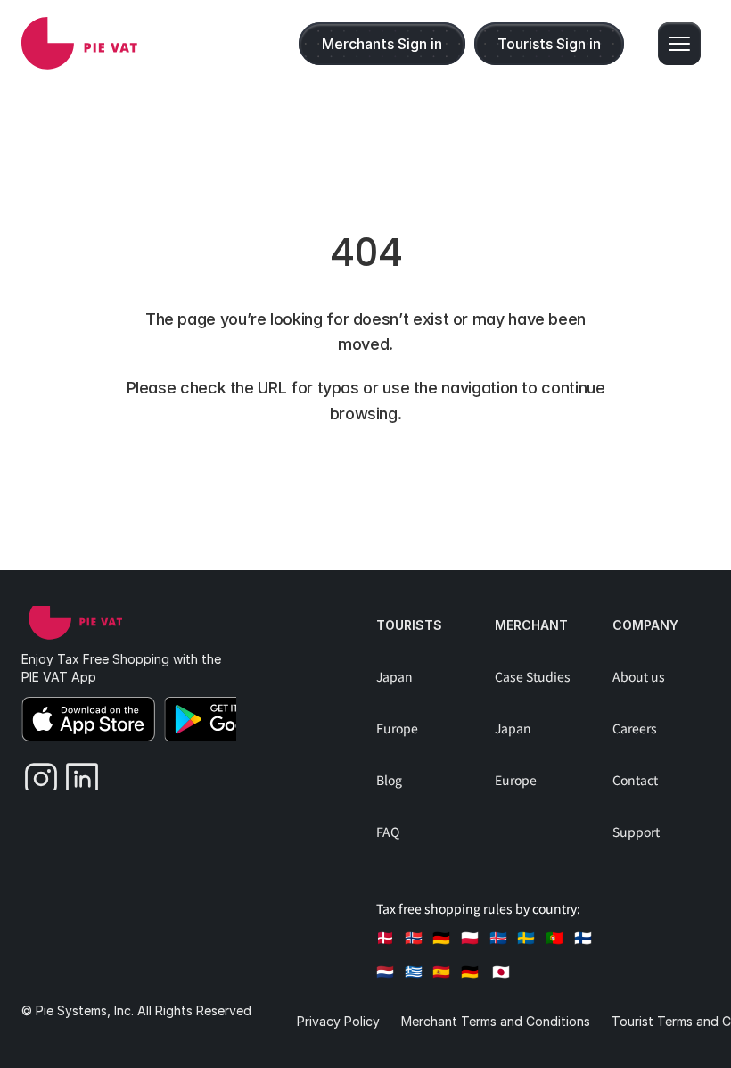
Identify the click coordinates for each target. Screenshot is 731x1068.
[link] (79, 43)
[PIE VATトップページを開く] (75, 618)
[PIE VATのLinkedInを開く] (75, 774)
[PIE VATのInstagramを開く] (34, 774)
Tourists (409, 625)
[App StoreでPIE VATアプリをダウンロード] (88, 719)
